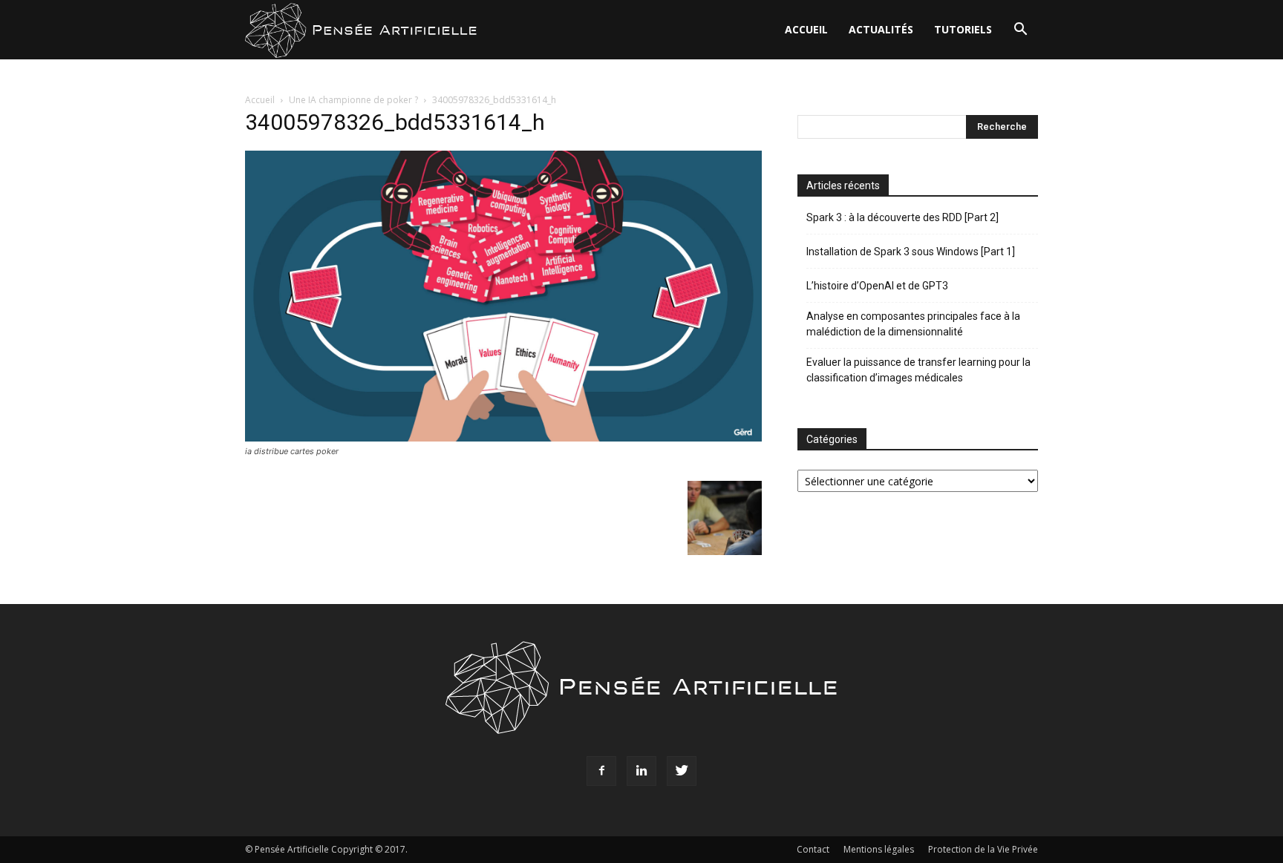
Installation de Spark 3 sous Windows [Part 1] (910, 251)
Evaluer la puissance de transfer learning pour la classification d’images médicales (918, 370)
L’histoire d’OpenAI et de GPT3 (877, 286)
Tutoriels (963, 29)
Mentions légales (878, 849)
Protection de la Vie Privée (983, 849)
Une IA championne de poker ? (353, 99)
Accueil (806, 29)
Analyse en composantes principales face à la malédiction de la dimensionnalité (913, 324)
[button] (1020, 31)
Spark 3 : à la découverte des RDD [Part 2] (902, 217)
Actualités (881, 29)
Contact (813, 849)
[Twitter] (681, 771)
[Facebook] (601, 771)
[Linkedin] (641, 771)
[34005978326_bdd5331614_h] (503, 437)
